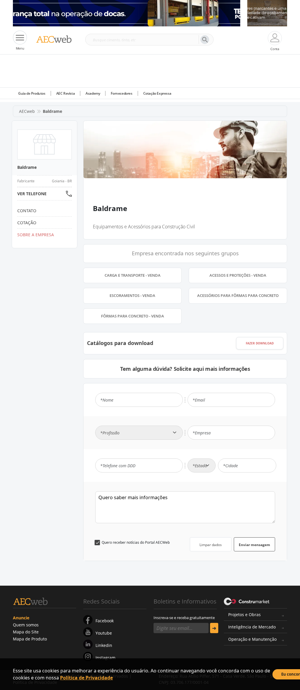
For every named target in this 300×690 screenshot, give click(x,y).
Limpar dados (211, 544)
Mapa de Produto (30, 639)
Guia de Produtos (31, 93)
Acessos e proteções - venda (237, 275)
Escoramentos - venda (132, 295)
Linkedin (104, 645)
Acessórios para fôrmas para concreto (238, 295)
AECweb (27, 111)
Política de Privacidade (86, 677)
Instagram (105, 657)
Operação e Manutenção (252, 639)
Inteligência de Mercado (252, 627)
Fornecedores (121, 93)
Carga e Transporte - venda (133, 275)
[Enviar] (214, 628)
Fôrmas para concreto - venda (132, 316)
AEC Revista (65, 93)
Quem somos (26, 625)
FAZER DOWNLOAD (260, 343)
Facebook (105, 620)
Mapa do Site (26, 632)
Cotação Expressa (157, 93)
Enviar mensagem (254, 544)
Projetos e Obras (244, 614)
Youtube (104, 633)
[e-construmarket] (247, 601)
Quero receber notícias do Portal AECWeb (136, 542)
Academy (93, 93)
